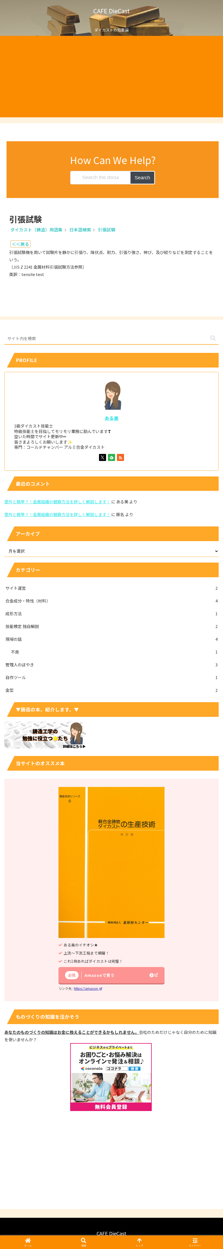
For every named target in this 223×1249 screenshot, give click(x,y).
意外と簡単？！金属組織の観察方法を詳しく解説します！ (57, 501)
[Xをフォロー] (102, 457)
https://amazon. (86, 988)
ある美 (112, 418)
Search (142, 177)
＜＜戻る (20, 244)
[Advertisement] (111, 77)
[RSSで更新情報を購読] (120, 457)
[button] (213, 338)
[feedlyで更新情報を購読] (111, 457)
